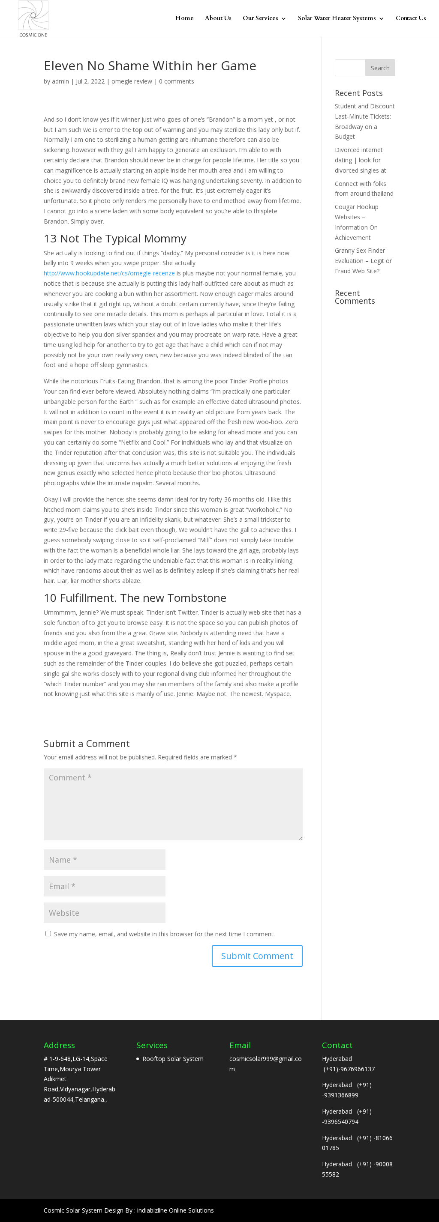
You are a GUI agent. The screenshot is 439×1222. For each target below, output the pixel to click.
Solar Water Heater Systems (337, 18)
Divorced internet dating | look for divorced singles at (360, 160)
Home (184, 18)
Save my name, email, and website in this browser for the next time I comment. (164, 934)
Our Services (260, 18)
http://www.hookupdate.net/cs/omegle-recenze (109, 273)
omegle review (131, 81)
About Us (218, 18)
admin (60, 81)
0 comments (176, 81)
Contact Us (411, 18)
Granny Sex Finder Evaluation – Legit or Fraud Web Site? (363, 260)
